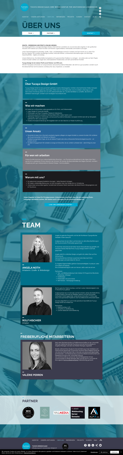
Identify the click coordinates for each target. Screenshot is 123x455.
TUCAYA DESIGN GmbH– (40, 7)
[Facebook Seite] (100, 8)
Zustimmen (115, 452)
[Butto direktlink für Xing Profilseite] (96, 445)
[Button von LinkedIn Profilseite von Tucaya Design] (93, 445)
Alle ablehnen (104, 452)
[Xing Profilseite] (100, 17)
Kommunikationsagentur (71, 360)
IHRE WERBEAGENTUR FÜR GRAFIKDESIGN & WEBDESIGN (73, 7)
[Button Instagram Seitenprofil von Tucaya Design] (89, 445)
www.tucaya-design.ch (50, 448)
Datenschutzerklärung (30, 453)
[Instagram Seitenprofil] (100, 11)
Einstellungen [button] (94, 452)
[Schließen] (121, 452)
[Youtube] (100, 445)
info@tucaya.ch (37, 448)
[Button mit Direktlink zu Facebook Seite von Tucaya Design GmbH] (85, 445)
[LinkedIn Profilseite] (100, 14)
